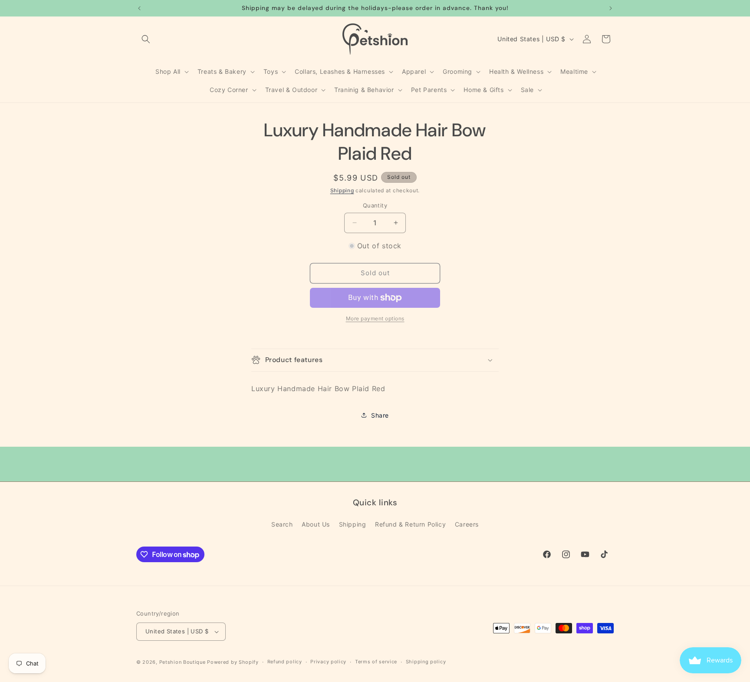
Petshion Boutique (182, 662)
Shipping (342, 190)
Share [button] (380, 415)
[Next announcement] (610, 8)
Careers (467, 524)
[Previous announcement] (139, 8)
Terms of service (376, 662)
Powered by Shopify (233, 662)
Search (282, 524)
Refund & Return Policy (410, 524)
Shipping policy (426, 662)
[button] (145, 39)
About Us (316, 524)
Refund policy (284, 662)
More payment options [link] (375, 318)
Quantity (375, 205)
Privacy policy (328, 662)
